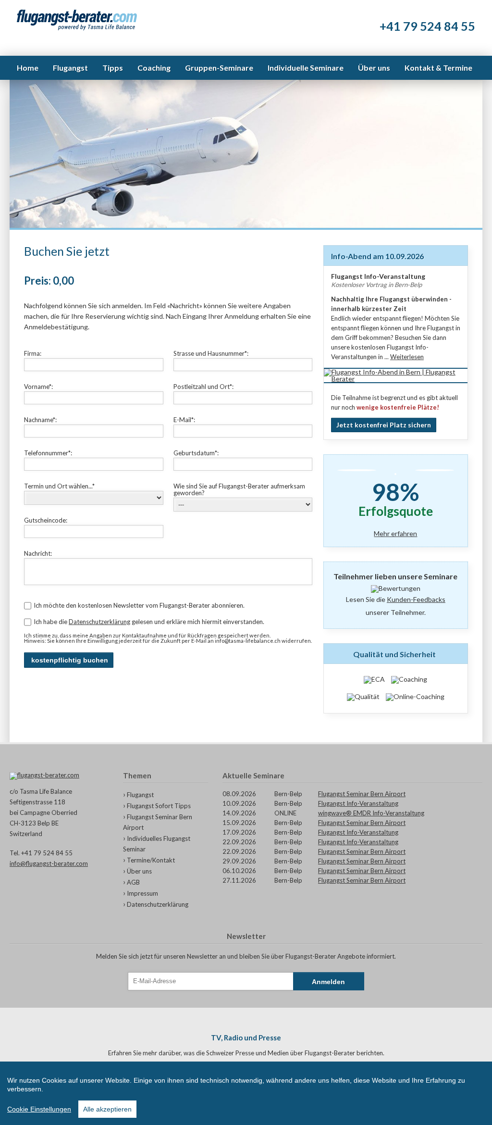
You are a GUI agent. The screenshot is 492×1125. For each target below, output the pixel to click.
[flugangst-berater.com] (59, 776)
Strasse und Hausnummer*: (210, 353)
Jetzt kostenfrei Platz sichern (383, 425)
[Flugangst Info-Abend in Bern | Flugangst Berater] (395, 379)
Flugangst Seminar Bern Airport (362, 794)
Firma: (32, 353)
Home (27, 67)
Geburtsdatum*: (196, 453)
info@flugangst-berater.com (49, 863)
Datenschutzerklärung (99, 621)
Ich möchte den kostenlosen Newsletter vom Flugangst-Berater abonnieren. (139, 605)
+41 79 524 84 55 (427, 26)
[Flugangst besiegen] (77, 20)
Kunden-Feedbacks (416, 599)
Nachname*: (40, 420)
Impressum (142, 893)
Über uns (139, 871)
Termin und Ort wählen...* (59, 486)
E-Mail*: (184, 420)
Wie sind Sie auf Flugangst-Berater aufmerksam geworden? (239, 489)
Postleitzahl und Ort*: (203, 386)
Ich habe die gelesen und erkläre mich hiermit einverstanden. (149, 621)
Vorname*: (38, 386)
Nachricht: (38, 553)
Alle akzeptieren (107, 1109)
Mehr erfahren (395, 534)
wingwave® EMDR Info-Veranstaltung (371, 813)
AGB (133, 882)
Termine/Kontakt (151, 860)
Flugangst (140, 795)
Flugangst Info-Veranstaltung (358, 803)
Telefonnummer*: (48, 453)
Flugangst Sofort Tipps (159, 806)
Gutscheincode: (45, 520)
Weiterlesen (407, 357)
